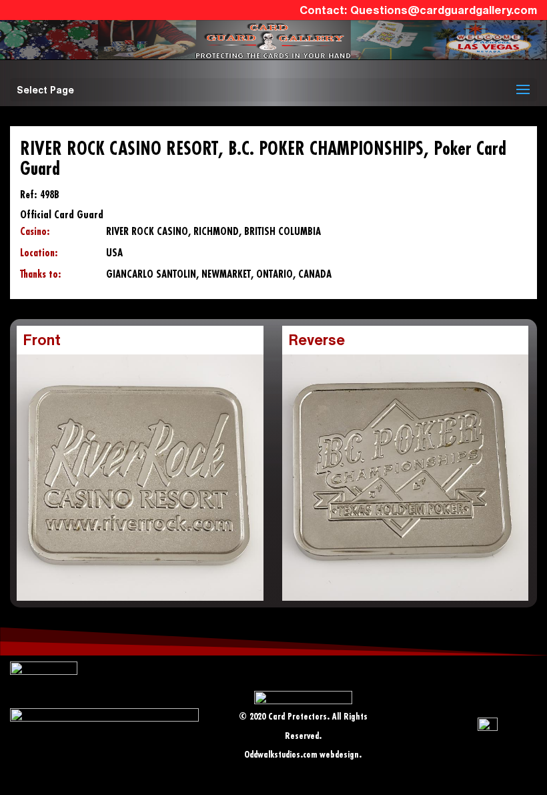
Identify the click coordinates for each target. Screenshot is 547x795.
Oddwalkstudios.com (280, 755)
